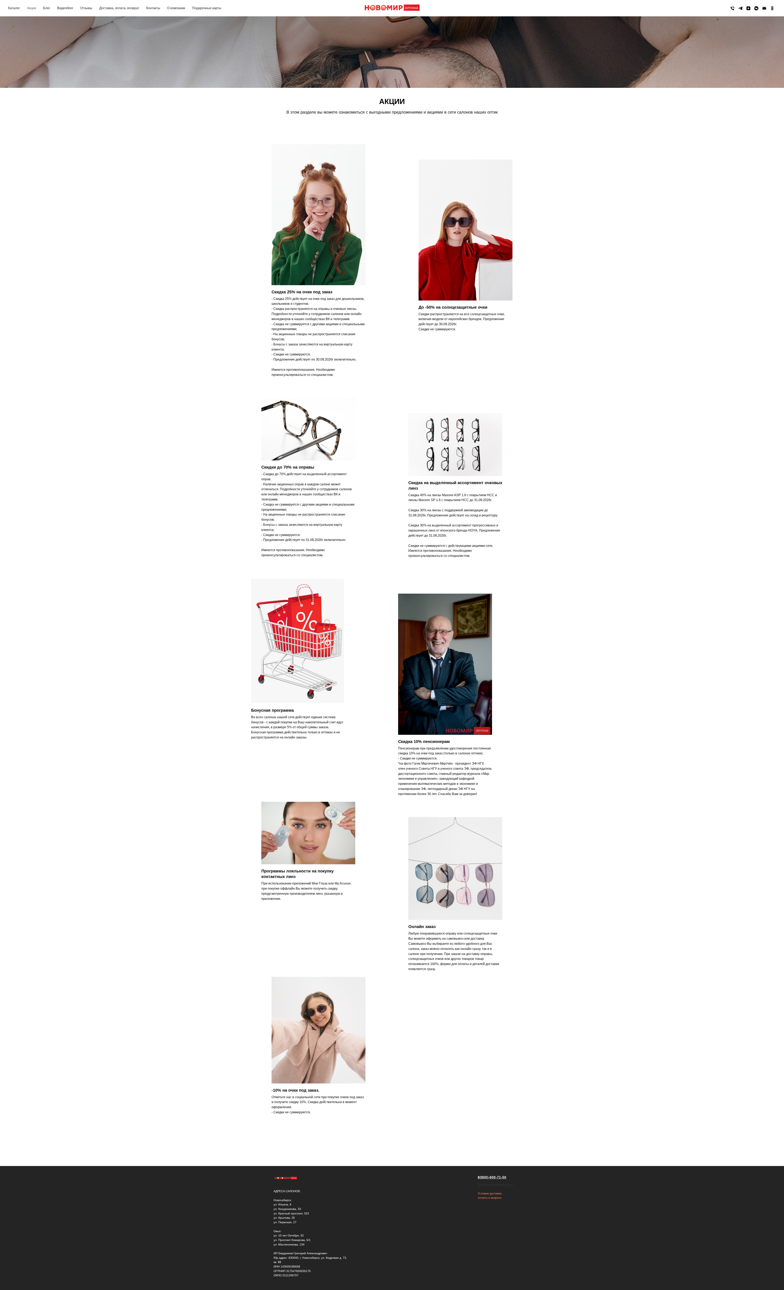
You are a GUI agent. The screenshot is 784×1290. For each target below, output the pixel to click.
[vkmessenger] (756, 8)
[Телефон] (732, 8)
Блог (46, 8)
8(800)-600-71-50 (492, 1177)
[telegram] (740, 8)
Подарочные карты (206, 8)
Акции (31, 8)
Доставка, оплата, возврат (119, 8)
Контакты (153, 8)
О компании (176, 8)
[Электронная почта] (764, 8)
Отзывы (86, 8)
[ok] (772, 8)
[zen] (748, 8)
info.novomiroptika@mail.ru (495, 1184)
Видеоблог (65, 8)
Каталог (14, 8)
